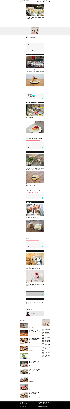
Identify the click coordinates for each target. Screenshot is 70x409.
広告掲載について (47, 0)
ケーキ (23, 320)
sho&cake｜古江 (29, 44)
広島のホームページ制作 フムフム (24, 0)
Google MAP (34, 95)
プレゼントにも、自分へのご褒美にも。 (31, 50)
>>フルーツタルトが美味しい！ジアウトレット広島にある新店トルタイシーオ (33, 140)
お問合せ (49, 0)
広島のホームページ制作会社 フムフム (22, 406)
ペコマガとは (44, 0)
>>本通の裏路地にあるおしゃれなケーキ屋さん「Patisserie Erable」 (32, 192)
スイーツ (21, 320)
